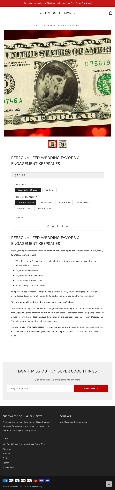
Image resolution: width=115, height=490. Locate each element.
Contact (6, 458)
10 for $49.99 (64, 202)
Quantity (19, 217)
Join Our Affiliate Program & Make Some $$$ (24, 444)
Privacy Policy (9, 467)
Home (37, 26)
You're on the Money (57, 13)
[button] (52, 144)
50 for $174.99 (23, 208)
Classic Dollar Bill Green (27, 190)
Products (7, 453)
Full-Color (49, 190)
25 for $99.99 (82, 202)
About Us (7, 449)
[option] (57, 83)
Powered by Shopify (10, 487)
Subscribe (90, 388)
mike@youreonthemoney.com (73, 422)
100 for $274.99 (44, 208)
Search (6, 462)
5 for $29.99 (46, 202)
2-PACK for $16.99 (25, 202)
